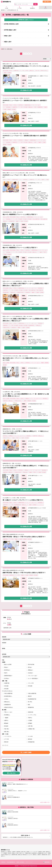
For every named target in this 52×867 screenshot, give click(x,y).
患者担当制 (28, 292)
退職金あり (27, 140)
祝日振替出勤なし (6, 292)
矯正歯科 (14, 109)
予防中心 (45, 252)
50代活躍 (24, 219)
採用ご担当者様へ (21, 862)
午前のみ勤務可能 (36, 219)
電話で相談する (47, 1)
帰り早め (37, 70)
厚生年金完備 (5, 70)
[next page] (31, 54)
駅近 (35, 107)
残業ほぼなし (32, 70)
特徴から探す (8, 35)
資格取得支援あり (28, 105)
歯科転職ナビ (3, 10)
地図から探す (8, 41)
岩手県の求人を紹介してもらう (26, 19)
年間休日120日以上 (44, 70)
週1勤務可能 (40, 107)
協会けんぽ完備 (6, 216)
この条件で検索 (26, 752)
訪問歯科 (9, 72)
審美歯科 (9, 109)
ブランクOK (21, 70)
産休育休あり (21, 105)
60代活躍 (29, 219)
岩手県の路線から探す (10, 30)
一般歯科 (4, 72)
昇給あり (11, 105)
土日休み (26, 70)
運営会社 (3, 862)
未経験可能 (16, 70)
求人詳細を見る (25, 90)
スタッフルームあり (36, 105)
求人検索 (6, 8)
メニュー (45, 8)
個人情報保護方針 (11, 862)
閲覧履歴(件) (32, 8)
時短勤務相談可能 (17, 504)
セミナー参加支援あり (7, 107)
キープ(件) (19, 8)
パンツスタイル (40, 504)
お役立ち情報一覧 (44, 802)
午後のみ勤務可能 (43, 219)
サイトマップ (29, 862)
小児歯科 (4, 109)
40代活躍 (25, 107)
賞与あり (11, 70)
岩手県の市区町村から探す (11, 24)
